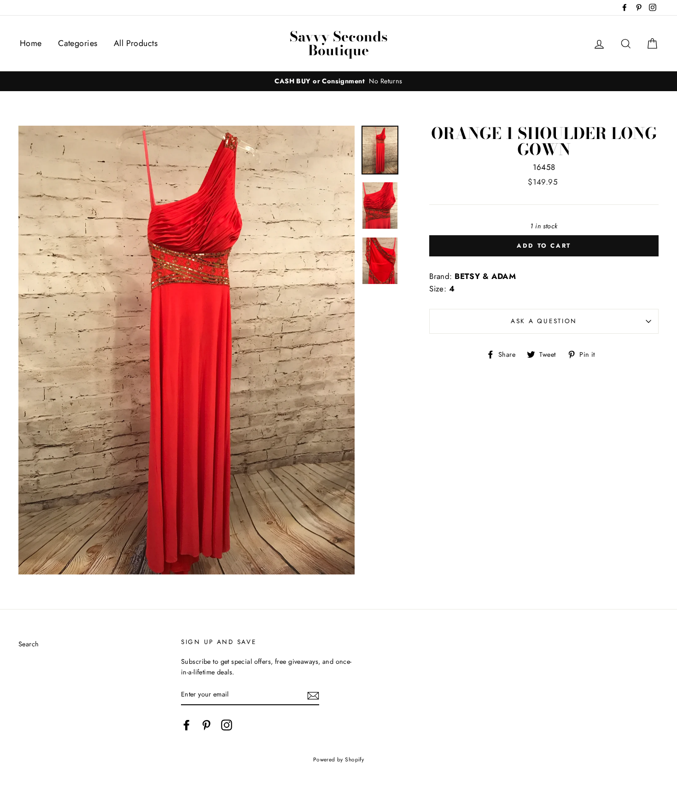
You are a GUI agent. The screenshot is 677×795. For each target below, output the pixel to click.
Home (31, 43)
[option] (338, 81)
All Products (136, 43)
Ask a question (544, 320)
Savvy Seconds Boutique (339, 43)
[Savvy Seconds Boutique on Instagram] (226, 725)
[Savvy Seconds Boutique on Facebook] (186, 725)
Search (28, 644)
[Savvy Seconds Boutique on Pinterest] (206, 725)
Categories (77, 43)
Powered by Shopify (338, 759)
